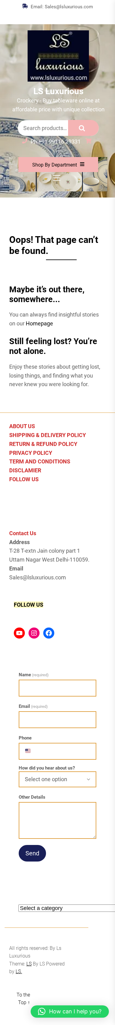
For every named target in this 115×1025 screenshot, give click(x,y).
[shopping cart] (89, 141)
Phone (25, 738)
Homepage (39, 323)
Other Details (32, 797)
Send (32, 853)
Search (83, 128)
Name (34, 675)
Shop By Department (54, 165)
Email (33, 706)
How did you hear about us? (47, 768)
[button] (70, 1011)
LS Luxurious (58, 91)
